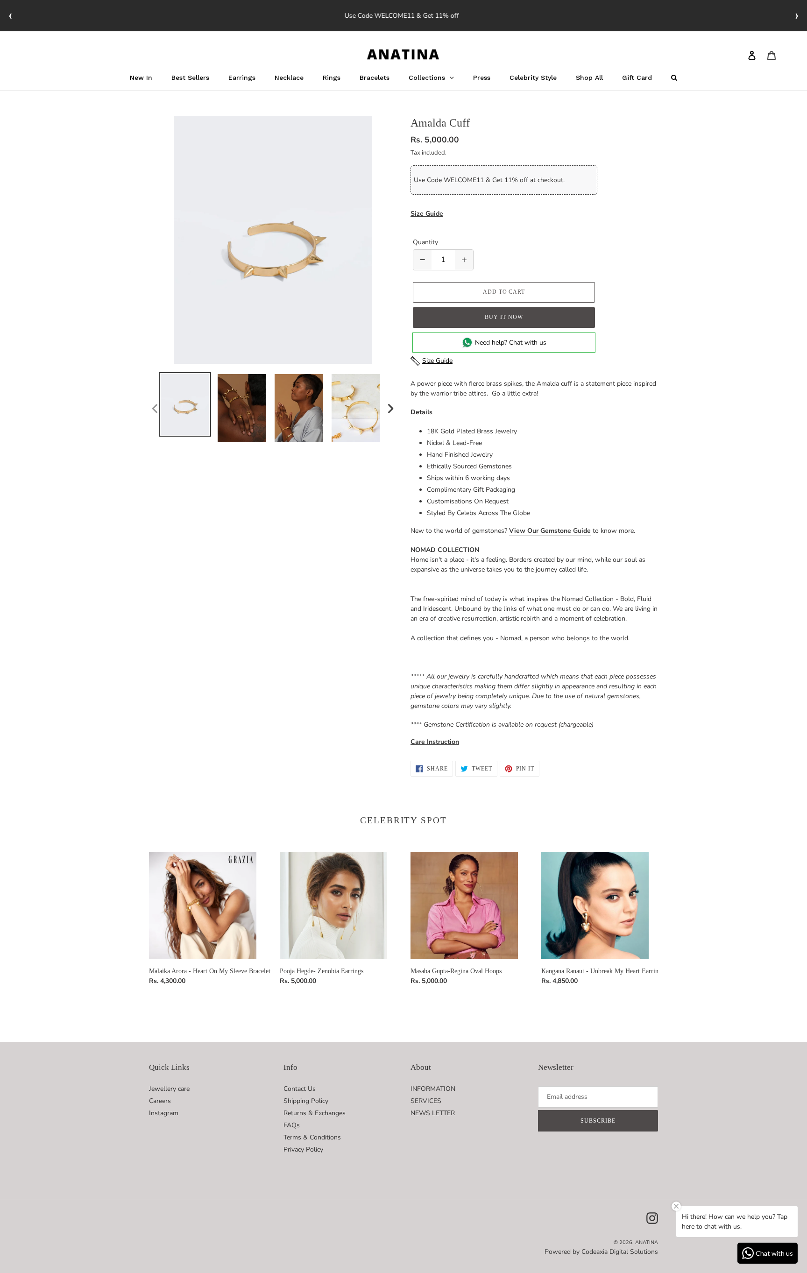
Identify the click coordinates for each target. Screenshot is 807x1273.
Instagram (163, 1113)
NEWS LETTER (433, 1113)
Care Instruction (435, 741)
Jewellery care (169, 1088)
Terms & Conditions (312, 1137)
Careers (160, 1100)
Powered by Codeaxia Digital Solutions (601, 1251)
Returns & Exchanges (314, 1113)
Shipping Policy (305, 1100)
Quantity (425, 242)
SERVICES (426, 1100)
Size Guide (427, 213)
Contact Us (299, 1088)
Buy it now (504, 317)
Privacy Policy (303, 1149)
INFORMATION (433, 1088)
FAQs (291, 1125)
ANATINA (646, 1242)
